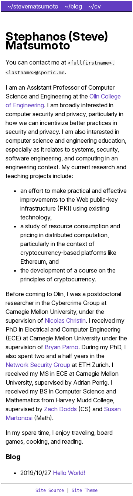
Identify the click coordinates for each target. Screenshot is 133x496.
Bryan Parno (61, 347)
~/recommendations (34, 16)
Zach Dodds (60, 409)
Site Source (49, 490)
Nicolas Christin (65, 320)
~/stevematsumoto (32, 6)
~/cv (94, 6)
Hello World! (69, 472)
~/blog (73, 6)
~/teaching (21, 27)
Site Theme (85, 490)
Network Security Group (38, 364)
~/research (82, 16)
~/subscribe (110, 27)
